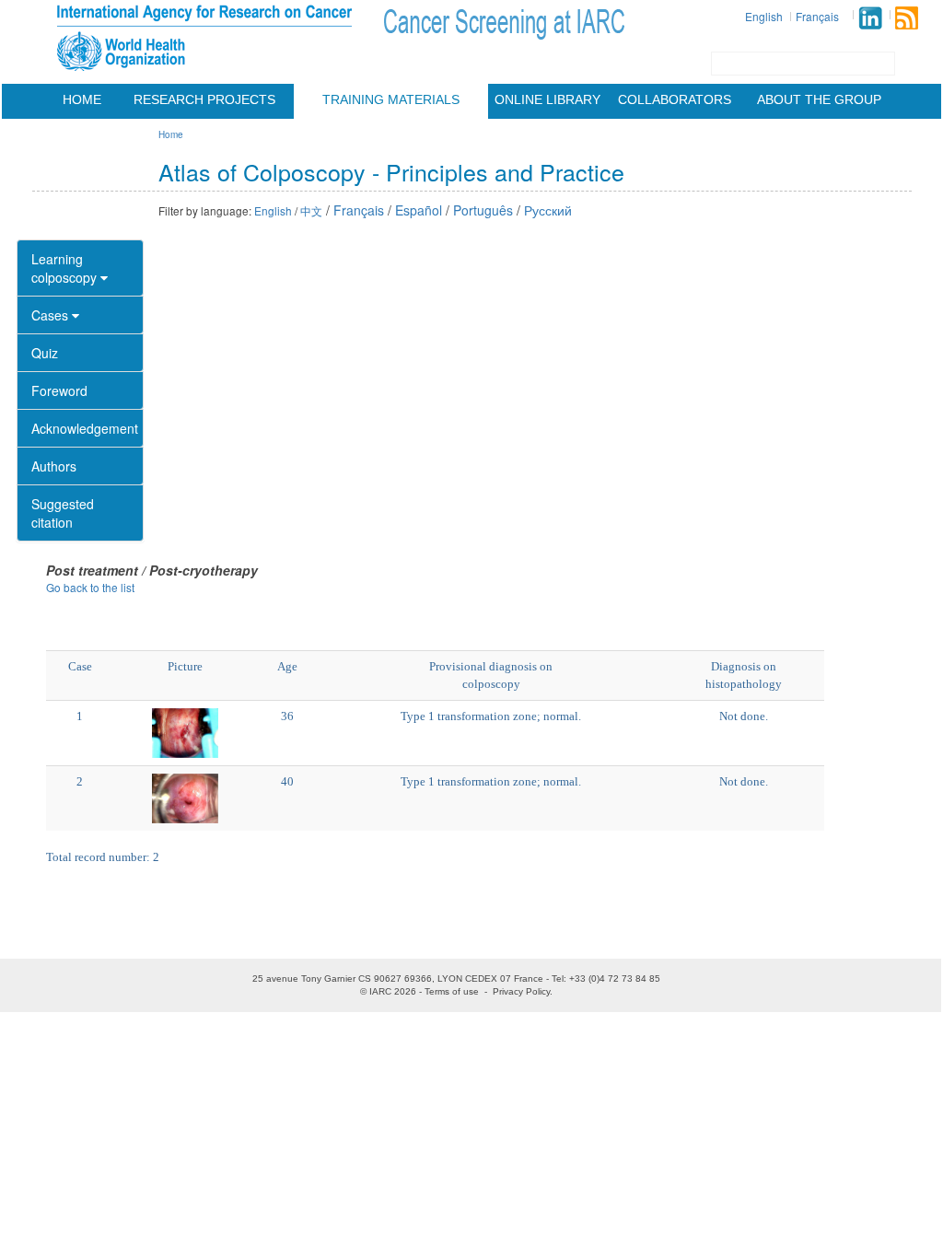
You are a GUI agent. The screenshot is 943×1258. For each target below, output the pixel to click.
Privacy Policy (521, 991)
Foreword (59, 390)
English (764, 16)
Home (82, 99)
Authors (53, 466)
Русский (548, 210)
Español (418, 210)
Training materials (391, 99)
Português (483, 210)
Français (817, 16)
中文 (311, 210)
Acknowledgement (84, 428)
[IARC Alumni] (870, 17)
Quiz (44, 353)
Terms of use (452, 991)
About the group (819, 99)
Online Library (547, 99)
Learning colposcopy (65, 268)
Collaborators (674, 99)
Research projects (204, 99)
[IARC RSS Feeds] (906, 17)
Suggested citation (62, 513)
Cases (51, 315)
